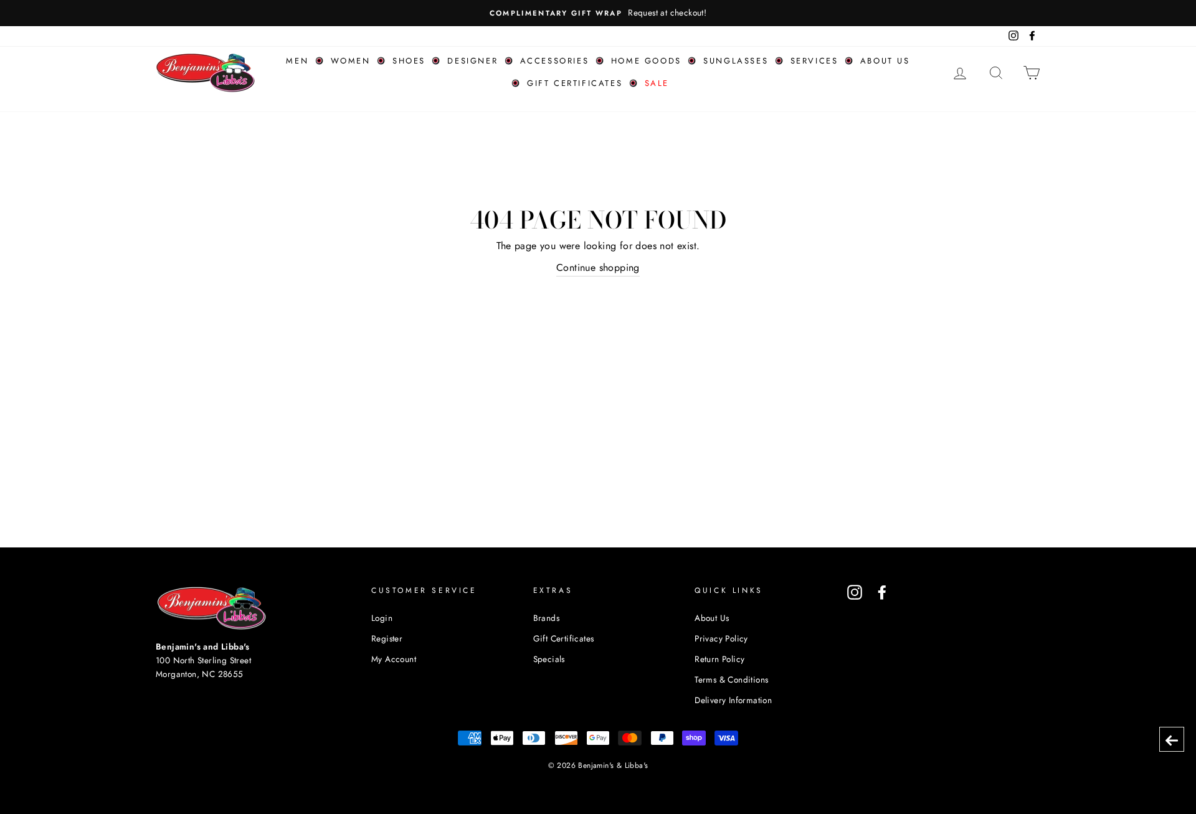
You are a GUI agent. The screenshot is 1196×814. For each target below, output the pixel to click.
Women (351, 61)
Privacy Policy (721, 638)
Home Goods (646, 61)
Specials (549, 659)
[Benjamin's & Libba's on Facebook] (882, 592)
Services (814, 61)
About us (885, 61)
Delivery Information (733, 700)
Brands (546, 618)
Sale (657, 83)
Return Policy (719, 659)
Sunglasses (735, 61)
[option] (598, 13)
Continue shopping (598, 267)
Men (297, 61)
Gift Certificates (574, 83)
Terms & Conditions (731, 679)
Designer (472, 61)
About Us (712, 618)
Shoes (408, 61)
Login (381, 618)
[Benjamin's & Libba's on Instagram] (854, 592)
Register (386, 638)
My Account (393, 659)
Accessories (554, 61)
